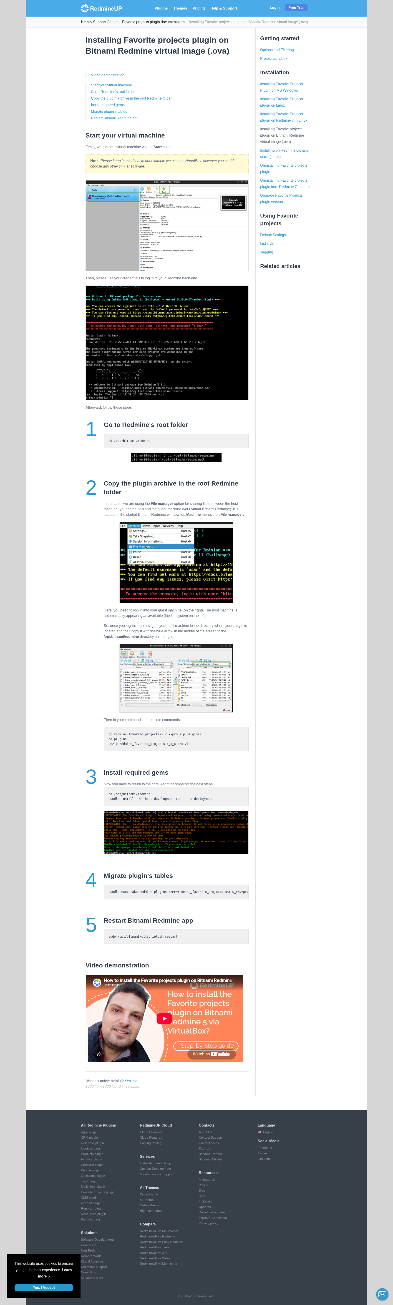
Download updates (212, 1212)
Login (275, 8)
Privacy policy (208, 1223)
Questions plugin (93, 1175)
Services (147, 1156)
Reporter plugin (92, 1208)
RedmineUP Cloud (156, 1125)
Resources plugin (93, 1214)
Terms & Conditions (213, 1218)
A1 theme (147, 1200)
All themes (149, 1188)
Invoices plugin (91, 1148)
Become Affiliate (210, 1159)
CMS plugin (89, 1197)
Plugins (161, 8)
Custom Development (155, 1168)
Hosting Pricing (150, 1143)
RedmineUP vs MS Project (159, 1231)
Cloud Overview (151, 1132)
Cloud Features (151, 1137)
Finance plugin (91, 1159)
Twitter (262, 1153)
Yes (128, 1081)
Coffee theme (149, 1205)
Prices (203, 1185)
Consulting (88, 1272)
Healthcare (89, 1245)
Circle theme (149, 1194)
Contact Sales (209, 1143)
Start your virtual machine (111, 85)
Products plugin (92, 1154)
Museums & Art (92, 1278)
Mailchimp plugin (93, 1186)
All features (207, 1179)
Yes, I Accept (44, 1288)
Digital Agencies (92, 1261)
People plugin (91, 1170)
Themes (180, 8)
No (135, 1081)
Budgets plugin (91, 1219)
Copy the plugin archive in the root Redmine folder (131, 98)
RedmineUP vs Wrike (155, 1258)
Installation (206, 1201)
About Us (205, 1132)
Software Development (97, 1239)
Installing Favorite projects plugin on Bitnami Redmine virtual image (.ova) (282, 135)
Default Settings (273, 235)
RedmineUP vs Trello (155, 1247)
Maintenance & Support (157, 1174)
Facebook (265, 1148)
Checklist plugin (92, 1165)
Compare (148, 1224)
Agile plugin (89, 1132)
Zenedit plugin (91, 1203)
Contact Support (210, 1137)
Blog (202, 1190)
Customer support (94, 1267)
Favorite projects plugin (98, 1192)
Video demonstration (107, 75)
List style (267, 243)
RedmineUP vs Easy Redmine (161, 1242)
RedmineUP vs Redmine (157, 1236)
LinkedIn (264, 1158)
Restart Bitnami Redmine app (115, 118)
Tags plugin (89, 1181)
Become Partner (210, 1154)
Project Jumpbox (273, 58)
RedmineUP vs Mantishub (158, 1263)
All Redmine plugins (98, 1125)
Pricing (199, 8)
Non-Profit (88, 1250)
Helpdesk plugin (92, 1143)
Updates (205, 1207)
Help (202, 1196)
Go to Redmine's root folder (113, 92)
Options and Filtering (277, 50)
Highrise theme (151, 1210)
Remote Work (91, 1256)
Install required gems (108, 105)
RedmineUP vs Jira (153, 1253)
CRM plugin (89, 1137)
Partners (205, 1148)
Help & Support (223, 8)
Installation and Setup (155, 1163)
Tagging (266, 252)
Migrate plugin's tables (109, 111)
